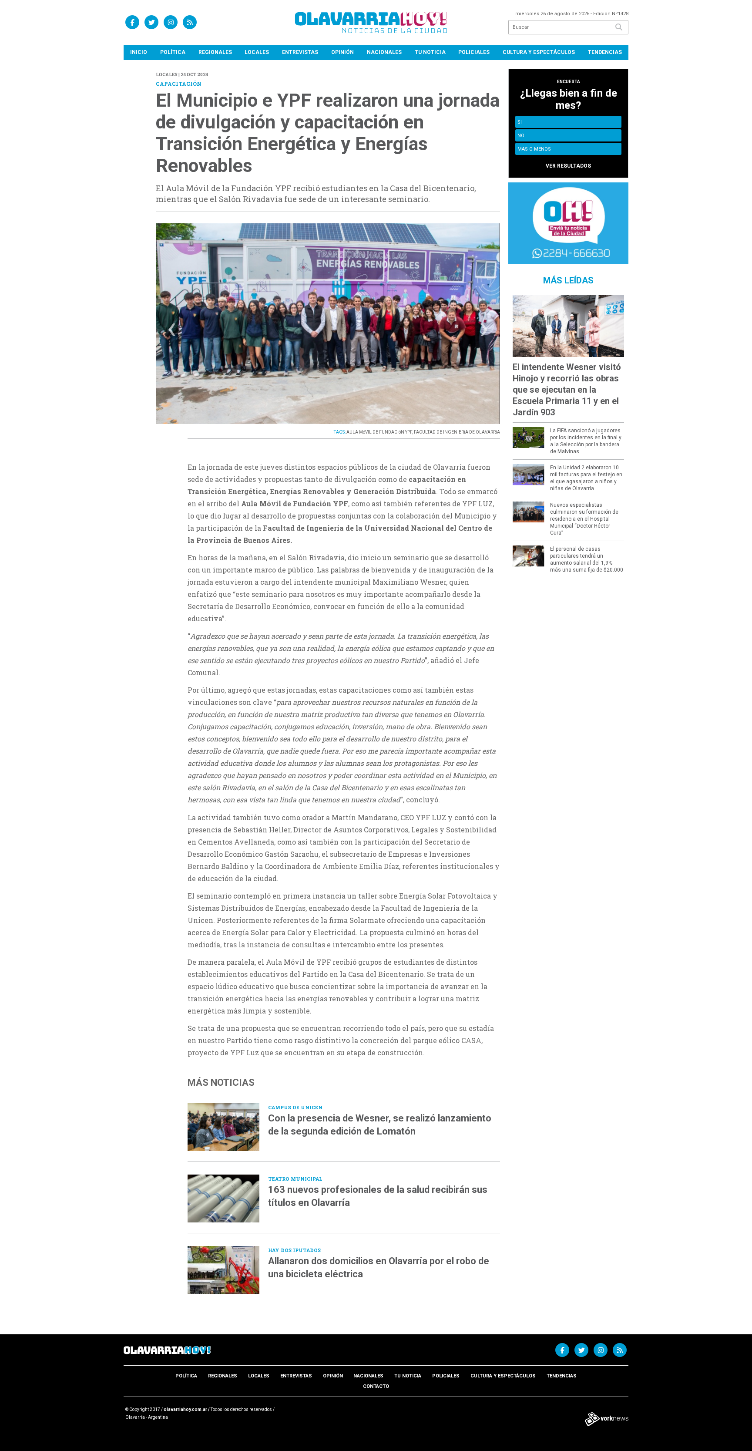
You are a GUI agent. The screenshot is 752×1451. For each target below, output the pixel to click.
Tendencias (605, 52)
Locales (257, 52)
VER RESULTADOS (568, 166)
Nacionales (384, 52)
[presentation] (172, 332)
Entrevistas (300, 52)
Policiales (474, 52)
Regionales (215, 52)
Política (172, 52)
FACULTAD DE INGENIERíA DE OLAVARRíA (457, 432)
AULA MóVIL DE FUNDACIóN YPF (379, 432)
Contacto (376, 1386)
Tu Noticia (430, 52)
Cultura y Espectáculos (539, 52)
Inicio (138, 52)
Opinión (342, 52)
